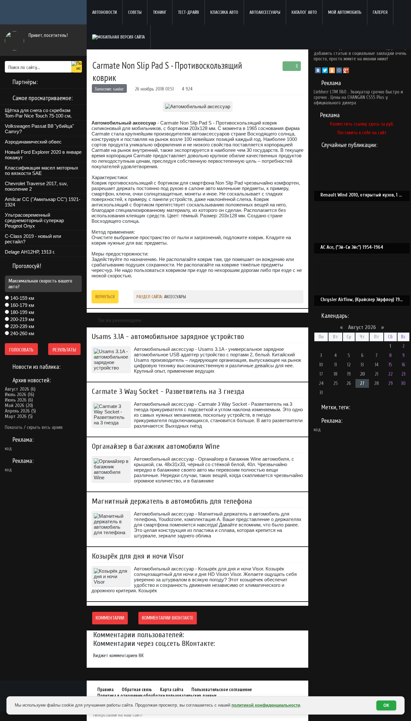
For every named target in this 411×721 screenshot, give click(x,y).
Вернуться (105, 297)
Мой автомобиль (345, 12)
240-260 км (21, 333)
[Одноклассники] (332, 70)
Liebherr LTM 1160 (330, 92)
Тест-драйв (188, 12)
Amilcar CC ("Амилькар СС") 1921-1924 (42, 201)
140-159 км (21, 298)
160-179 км (21, 305)
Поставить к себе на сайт (362, 132)
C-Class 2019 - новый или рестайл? (33, 238)
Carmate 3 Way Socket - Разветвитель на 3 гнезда (168, 391)
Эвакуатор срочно (367, 92)
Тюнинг (160, 12)
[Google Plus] (346, 70)
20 (362, 374)
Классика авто (224, 12)
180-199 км (21, 312)
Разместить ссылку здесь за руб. (362, 124)
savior (118, 89)
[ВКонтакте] (318, 70)
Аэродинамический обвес (33, 141)
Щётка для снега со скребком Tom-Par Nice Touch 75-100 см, (38, 113)
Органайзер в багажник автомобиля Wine (156, 446)
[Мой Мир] (339, 70)
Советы (135, 12)
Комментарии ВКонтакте (167, 618)
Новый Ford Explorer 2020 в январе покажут (43, 154)
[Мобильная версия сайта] (118, 37)
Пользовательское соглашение (221, 689)
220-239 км (21, 326)
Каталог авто (304, 12)
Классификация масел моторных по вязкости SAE (41, 170)
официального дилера (335, 103)
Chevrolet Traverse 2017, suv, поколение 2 (36, 186)
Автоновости (104, 12)
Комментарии (110, 618)
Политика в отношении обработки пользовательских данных (157, 695)
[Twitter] (325, 70)
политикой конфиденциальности (266, 705)
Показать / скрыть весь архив (34, 427)
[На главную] (43, 12)
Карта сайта (171, 689)
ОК (386, 705)
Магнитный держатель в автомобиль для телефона (172, 501)
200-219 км (21, 319)
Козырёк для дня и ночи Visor (138, 556)
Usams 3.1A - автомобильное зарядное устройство (168, 336)
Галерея (380, 12)
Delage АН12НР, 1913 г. (30, 252)
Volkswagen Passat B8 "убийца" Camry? (39, 128)
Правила (105, 689)
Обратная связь (137, 689)
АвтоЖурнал (43, 690)
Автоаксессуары (264, 12)
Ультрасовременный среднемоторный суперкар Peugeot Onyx (34, 220)
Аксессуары (175, 297)
